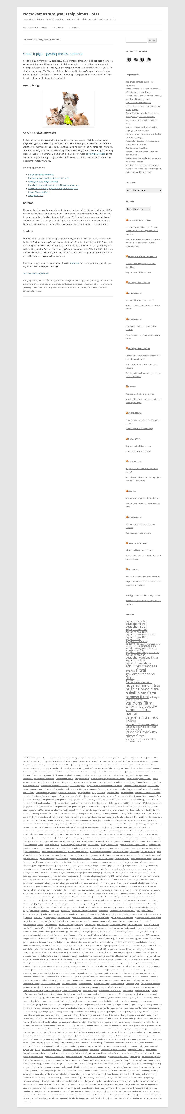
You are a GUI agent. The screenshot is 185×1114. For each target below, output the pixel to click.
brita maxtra (80, 1063)
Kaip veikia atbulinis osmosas (138, 102)
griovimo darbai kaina (42, 952)
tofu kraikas (69, 890)
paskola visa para (90, 990)
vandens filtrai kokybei (57, 772)
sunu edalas (116, 883)
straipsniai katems (69, 855)
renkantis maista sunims (107, 994)
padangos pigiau (148, 869)
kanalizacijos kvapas (31, 914)
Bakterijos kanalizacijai (139, 283)
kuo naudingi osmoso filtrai (72, 768)
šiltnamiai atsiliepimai (32, 907)
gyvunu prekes (90, 280)
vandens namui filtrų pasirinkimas (96, 775)
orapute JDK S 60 (99, 949)
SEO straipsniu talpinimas (139, 220)
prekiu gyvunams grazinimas (63, 879)
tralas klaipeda (47, 935)
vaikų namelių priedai (79, 1084)
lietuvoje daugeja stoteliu (94, 827)
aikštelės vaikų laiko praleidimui (59, 820)
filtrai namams (40, 772)
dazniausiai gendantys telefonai (133, 820)
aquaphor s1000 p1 (152, 653)
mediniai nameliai (116, 928)
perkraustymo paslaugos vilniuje (36, 883)
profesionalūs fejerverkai (33, 924)
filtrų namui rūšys (82, 778)
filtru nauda (103, 910)
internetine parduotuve (32, 900)
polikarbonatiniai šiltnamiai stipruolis (146, 841)
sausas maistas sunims (85, 890)
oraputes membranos (117, 949)
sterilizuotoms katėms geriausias (105, 824)
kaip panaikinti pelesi (93, 1081)
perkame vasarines (47, 987)
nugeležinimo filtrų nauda (142, 782)
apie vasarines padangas (67, 987)
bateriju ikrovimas (71, 949)
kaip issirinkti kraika (101, 917)
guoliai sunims (59, 886)
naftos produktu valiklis (32, 994)
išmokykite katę (147, 879)
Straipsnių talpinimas (32, 291)
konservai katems (38, 1029)
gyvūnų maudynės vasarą (145, 917)
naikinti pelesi (59, 942)
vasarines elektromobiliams (34, 976)
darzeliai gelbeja (73, 848)
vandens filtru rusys (32, 799)
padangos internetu (63, 865)
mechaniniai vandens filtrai (139, 682)
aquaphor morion (136, 629)
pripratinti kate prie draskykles (60, 862)
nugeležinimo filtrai (143, 689)
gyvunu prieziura (145, 890)
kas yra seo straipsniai (136, 834)
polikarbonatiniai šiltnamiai (105, 904)
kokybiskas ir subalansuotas (55, 900)
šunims (38, 893)
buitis (126, 838)
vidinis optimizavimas (113, 855)
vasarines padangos (133, 741)
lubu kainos (134, 851)
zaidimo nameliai (30, 1084)
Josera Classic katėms (38, 192)
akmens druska (63, 994)
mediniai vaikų (103, 1067)
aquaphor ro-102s (80, 799)
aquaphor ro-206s (32, 806)
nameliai (141, 928)
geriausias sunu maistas (81, 917)
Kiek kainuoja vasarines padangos (64, 876)
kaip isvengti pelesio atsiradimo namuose (94, 817)
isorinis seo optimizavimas (44, 838)
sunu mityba (98, 897)
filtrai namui (48, 782)
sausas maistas (36, 921)
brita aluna (154, 924)
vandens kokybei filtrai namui (69, 775)
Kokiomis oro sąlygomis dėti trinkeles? (142, 498)
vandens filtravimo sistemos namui (111, 772)
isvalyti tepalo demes (132, 862)
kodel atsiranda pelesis (34, 844)
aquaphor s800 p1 (150, 648)
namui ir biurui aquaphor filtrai (130, 799)
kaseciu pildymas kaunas (91, 945)
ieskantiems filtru (79, 910)
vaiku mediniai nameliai (118, 1070)
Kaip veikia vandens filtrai (137, 147)
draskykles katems (38, 862)
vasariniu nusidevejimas (50, 983)
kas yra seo (53, 813)
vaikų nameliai (68, 1067)
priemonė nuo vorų (118, 813)
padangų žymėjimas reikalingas (119, 827)
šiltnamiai (28, 917)
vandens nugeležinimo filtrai (141, 739)
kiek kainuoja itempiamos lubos (54, 851)
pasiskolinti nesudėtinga (133, 855)
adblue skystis (155, 844)
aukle (141, 959)
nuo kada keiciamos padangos (53, 872)
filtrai (141, 670)
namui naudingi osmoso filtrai (142, 765)
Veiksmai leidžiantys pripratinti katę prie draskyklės (53, 188)
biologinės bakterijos (145, 910)
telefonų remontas (39, 813)
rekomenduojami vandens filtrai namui (38, 778)
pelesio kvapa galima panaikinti (98, 810)
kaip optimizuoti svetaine (89, 838)
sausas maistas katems (137, 886)
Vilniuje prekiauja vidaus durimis (139, 550)
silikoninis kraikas (38, 890)
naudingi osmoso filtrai (50, 768)
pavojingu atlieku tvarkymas (58, 1091)
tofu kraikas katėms (99, 928)
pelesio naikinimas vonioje (125, 938)
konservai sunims (106, 886)
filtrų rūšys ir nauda (105, 761)
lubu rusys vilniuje (148, 851)
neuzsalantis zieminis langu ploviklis (37, 869)
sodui (126, 914)
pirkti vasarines (67, 976)
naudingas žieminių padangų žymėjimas (55, 831)
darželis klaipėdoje (140, 956)
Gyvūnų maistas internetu (40, 174)
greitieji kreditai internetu (102, 858)
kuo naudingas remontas (83, 831)
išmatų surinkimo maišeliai (84, 284)
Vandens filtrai (135, 293)
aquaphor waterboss (138, 663)
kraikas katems (51, 924)
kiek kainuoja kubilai (129, 824)
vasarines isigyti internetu (124, 980)
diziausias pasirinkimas (84, 976)
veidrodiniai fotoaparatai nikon (83, 994)
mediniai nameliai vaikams (64, 963)
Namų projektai (135, 461)
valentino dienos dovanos (138, 952)
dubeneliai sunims (73, 886)
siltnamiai (34, 855)
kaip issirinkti (87, 904)
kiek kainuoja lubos (120, 851)
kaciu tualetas (120, 886)
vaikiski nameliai (59, 931)
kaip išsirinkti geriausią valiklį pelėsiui (128, 817)
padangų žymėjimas (60, 758)
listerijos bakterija (52, 844)
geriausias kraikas (118, 921)
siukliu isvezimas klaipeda (55, 1074)
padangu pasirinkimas (111, 872)
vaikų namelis (130, 928)
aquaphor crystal (136, 621)
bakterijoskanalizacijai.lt (50, 956)
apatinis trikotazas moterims (63, 1095)
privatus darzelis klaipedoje (40, 963)
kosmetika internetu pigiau (116, 952)
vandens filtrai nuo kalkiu (142, 718)
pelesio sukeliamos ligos (71, 990)
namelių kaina (116, 1067)
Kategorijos (58, 27)
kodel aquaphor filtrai (46, 803)
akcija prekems (57, 904)
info (97, 890)
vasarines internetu (40, 970)
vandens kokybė (134, 729)
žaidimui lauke (45, 931)
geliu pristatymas (60, 952)
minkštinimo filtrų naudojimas (65, 761)
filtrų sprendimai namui (135, 772)
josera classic (97, 834)
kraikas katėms (63, 921)
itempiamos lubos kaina (78, 851)
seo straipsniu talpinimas (95, 789)
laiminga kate (83, 855)
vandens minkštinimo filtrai (119, 782)
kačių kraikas (50, 921)
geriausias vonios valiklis (33, 827)
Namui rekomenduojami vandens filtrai (143, 576)
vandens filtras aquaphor (142, 724)
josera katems (151, 883)
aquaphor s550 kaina (151, 644)
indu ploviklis (132, 949)
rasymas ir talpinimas (140, 966)
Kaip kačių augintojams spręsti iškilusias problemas (53, 185)
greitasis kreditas (47, 858)
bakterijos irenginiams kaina (92, 1077)
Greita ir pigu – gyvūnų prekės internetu (53, 53)
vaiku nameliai (73, 931)
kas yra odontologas (118, 924)
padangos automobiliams (102, 963)
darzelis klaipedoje (69, 956)
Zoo (43, 280)
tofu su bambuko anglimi (132, 876)
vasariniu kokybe (45, 973)
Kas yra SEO (133, 569)
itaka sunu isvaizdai (84, 897)
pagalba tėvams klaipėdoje (90, 956)
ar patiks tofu (89, 893)
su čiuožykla (97, 931)
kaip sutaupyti (110, 897)
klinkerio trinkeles (99, 935)
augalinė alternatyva (105, 893)
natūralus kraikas (48, 1063)
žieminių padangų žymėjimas (81, 758)
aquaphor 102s (140, 806)
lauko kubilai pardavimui (140, 810)
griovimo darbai (132, 680)
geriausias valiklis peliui (129, 831)
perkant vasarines (101, 983)
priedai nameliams (52, 1067)
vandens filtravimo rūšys (105, 758)
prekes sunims (120, 900)
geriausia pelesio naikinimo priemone (143, 987)
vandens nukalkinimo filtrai (135, 785)
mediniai (92, 1067)
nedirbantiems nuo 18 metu (110, 990)
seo (128, 699)
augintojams (152, 907)
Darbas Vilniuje (121, 931)
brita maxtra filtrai (135, 924)
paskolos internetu (152, 855)
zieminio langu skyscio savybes (73, 844)
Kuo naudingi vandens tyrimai (138, 533)
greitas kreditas (62, 858)
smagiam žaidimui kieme (35, 820)
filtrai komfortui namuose (141, 768)
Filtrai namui (134, 439)
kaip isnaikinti (142, 938)
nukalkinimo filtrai (141, 692)
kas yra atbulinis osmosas (118, 765)
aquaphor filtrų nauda (60, 796)
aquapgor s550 (95, 799)
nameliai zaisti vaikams (145, 942)
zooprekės (81, 287)
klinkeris (109, 938)
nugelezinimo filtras (143, 685)
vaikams (133, 838)
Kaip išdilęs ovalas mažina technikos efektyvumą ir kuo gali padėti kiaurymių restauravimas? (143, 243)
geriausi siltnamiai (72, 904)
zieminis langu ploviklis (63, 869)
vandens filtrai (139, 703)
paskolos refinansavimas (141, 858)
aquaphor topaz (135, 655)
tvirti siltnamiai (124, 904)
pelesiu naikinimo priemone (41, 942)
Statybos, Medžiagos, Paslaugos (142, 256)
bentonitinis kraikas (54, 890)
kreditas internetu (122, 858)
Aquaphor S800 (35, 195)
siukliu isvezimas (84, 935)
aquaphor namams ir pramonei (147, 792)
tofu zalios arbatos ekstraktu (50, 1018)
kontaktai (132, 893)
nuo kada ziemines (95, 841)
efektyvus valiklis (69, 938)
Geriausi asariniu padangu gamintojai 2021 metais (100, 876)
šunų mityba (135, 1056)
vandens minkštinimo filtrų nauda (54, 785)
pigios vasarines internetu (147, 980)
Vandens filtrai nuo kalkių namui (139, 300)
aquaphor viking (135, 660)
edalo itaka (69, 897)
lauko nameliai (152, 928)
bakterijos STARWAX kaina (49, 938)
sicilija (154, 990)
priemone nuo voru (120, 810)
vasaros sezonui (85, 983)
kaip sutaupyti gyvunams (111, 890)
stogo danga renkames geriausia (91, 938)
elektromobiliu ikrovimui (87, 879)
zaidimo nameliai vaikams (102, 942)
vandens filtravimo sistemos (141, 726)
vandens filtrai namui (138, 711)
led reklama (47, 907)
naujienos (151, 893)
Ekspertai (132, 387)
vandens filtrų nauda (62, 782)
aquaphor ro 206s (133, 639)
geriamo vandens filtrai (140, 675)
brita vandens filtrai (138, 914)
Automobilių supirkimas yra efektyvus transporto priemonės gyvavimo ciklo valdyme (142, 230)
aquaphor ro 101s (136, 632)
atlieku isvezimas (83, 963)
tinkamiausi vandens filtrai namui (81, 772)
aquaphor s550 (134, 643)
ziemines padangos (132, 869)
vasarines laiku (83, 970)
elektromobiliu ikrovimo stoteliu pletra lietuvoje (64, 827)
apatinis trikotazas (76, 952)
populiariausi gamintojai (88, 987)
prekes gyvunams (104, 284)
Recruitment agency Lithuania (141, 931)
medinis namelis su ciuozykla (85, 862)
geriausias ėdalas (138, 907)
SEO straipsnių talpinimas (35, 27)
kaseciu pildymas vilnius (69, 945)
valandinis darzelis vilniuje (133, 883)
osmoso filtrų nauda (42, 765)
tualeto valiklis (136, 945)
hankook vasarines (111, 973)
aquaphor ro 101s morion (141, 634)
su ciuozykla (86, 931)
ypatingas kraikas (42, 904)
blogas (25, 910)
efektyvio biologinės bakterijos (99, 914)
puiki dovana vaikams (153, 817)
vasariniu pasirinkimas (145, 973)
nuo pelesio (132, 959)
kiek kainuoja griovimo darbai (78, 942)
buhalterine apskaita (33, 848)
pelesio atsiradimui (118, 987)
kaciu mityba (134, 879)
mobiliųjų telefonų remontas (79, 824)
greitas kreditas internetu (80, 858)
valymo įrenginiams (111, 945)
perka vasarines (127, 973)
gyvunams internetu (126, 897)
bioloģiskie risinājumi (109, 844)
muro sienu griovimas (49, 949)
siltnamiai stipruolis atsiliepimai (117, 841)
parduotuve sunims (144, 963)
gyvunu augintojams (40, 1032)
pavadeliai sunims (91, 900)
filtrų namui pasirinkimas (119, 768)
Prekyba (37, 280)
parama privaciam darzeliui (54, 848)
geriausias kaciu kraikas (109, 820)
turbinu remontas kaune (50, 855)
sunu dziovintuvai (90, 886)
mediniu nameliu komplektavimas (36, 945)
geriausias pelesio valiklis (115, 834)
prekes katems (106, 900)
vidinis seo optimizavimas (67, 838)
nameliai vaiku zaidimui (139, 1070)
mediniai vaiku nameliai (124, 942)
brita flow (66, 928)
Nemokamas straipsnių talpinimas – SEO (61, 14)
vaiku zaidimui (93, 844)
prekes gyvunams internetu (35, 287)
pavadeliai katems (75, 900)
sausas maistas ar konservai (110, 862)
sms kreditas (128, 990)
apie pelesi (104, 987)
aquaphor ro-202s (122, 803)
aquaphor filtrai (136, 624)
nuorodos (27, 897)
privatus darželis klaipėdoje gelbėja (117, 956)
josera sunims (28, 886)
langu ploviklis (98, 869)
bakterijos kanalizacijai (32, 841)
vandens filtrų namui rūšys (45, 775)
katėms (46, 893)
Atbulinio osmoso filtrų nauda (138, 451)
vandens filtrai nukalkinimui (139, 761)
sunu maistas (104, 883)
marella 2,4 (27, 928)
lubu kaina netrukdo (32, 851)
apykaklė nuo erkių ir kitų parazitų (68, 280)
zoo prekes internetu (67, 287)
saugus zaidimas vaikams (53, 841)
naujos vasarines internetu (84, 980)
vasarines (71, 970)
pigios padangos (114, 865)
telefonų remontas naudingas (86, 820)
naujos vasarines (148, 970)
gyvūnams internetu (79, 921)
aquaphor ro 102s (136, 637)
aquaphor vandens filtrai (142, 657)
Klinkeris (132, 491)
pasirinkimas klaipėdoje (57, 1098)
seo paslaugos (137, 699)
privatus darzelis (130, 848)
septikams (125, 945)
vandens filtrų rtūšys (120, 775)
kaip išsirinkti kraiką (133, 1060)
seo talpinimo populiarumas (75, 966)
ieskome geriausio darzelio (111, 848)
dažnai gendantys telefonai (149, 824)
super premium (90, 883)
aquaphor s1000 (135, 650)
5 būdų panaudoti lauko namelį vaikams (143, 595)
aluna (146, 924)
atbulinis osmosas (141, 666)
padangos (154, 697)
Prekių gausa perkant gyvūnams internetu (48, 178)
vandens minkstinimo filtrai (141, 734)
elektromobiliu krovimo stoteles (121, 1018)
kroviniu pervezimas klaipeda (92, 1074)
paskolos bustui (104, 879)
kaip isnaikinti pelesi (52, 990)
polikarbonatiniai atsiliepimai (143, 904)
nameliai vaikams (30, 931)
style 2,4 (48, 928)
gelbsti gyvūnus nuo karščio (122, 917)
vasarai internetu (117, 983)
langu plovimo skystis (82, 869)
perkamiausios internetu (99, 921)
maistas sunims (64, 917)
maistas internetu (122, 907)
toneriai (55, 945)
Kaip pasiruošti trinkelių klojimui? (140, 394)
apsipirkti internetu (95, 153)
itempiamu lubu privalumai (150, 848)
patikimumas (86, 949)
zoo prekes (52, 287)
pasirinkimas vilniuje (90, 848)
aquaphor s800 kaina (135, 648)
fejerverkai (65, 910)
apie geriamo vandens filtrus (94, 765)
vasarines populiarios (79, 973)
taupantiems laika (115, 970)
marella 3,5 (38, 928)
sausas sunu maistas (136, 900)
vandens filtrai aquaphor (142, 706)
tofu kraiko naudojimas (73, 893)
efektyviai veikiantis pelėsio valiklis (42, 834)
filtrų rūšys (47, 761)
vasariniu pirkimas (132, 970)
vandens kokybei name (139, 775)
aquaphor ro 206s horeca (136, 641)
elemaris (75, 928)
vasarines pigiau (29, 973)
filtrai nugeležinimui (125, 758)
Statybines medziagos (137, 543)
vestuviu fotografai (30, 949)
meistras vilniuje (57, 883)
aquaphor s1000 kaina (135, 652)
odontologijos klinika (74, 883)
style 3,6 (57, 928)
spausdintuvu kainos (152, 945)
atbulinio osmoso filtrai (61, 765)
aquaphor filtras (136, 627)
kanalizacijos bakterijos (50, 914)
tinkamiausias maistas (104, 907)
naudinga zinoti (96, 973)
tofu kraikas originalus (41, 879)
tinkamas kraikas (66, 924)
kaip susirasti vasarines (150, 983)
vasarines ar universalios (120, 966)
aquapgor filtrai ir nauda (95, 796)
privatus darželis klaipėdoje (61, 959)
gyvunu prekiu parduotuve (60, 284)
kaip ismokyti (28, 904)
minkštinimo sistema (87, 761)
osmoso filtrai (137, 696)
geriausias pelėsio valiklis (43, 817)
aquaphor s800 (147, 645)
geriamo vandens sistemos (34, 789)
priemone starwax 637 (140, 935)
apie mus (141, 893)
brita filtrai (131, 670)
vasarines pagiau (64, 980)
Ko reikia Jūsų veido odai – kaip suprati (142, 165)
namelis (104, 1070)
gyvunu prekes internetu (37, 284)
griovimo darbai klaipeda (65, 935)
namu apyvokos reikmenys (111, 838)
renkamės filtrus (87, 907)
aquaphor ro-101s (63, 799)
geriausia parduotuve (144, 897)
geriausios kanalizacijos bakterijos (133, 844)
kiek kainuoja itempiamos (100, 851)
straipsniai (34, 910)
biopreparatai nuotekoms (119, 935)
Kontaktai (74, 27)
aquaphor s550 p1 (132, 646)
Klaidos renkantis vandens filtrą (139, 428)
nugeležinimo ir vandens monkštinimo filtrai (104, 785)
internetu (74, 263)
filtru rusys (79, 924)
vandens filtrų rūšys (99, 778)
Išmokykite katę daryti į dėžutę (43, 181)
